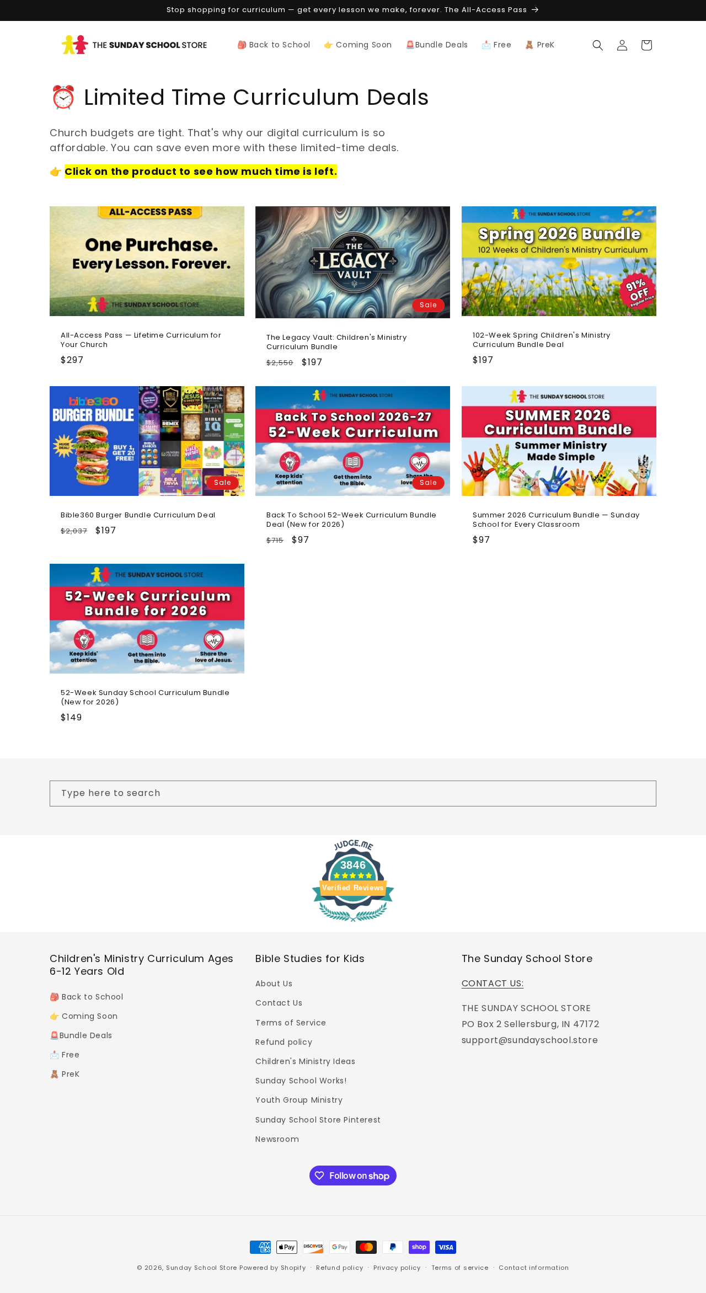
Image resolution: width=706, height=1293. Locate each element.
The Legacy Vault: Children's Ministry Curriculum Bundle (336, 342)
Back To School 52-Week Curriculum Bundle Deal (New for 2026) (351, 520)
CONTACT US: (493, 983)
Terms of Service (291, 1022)
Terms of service (460, 1267)
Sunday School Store (201, 1267)
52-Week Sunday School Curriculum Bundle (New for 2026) (145, 697)
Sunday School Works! (300, 1080)
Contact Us (278, 1002)
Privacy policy (397, 1267)
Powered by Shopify (272, 1267)
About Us (273, 983)
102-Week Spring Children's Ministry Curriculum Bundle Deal (542, 340)
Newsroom (277, 1139)
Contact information (534, 1267)
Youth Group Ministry (299, 1099)
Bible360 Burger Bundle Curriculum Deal (138, 515)
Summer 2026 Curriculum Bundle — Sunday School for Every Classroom (556, 520)
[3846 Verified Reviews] (353, 923)
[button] (598, 45)
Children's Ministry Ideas (305, 1061)
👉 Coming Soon (84, 1016)
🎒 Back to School (87, 996)
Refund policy (283, 1042)
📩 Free (65, 1054)
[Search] (644, 793)
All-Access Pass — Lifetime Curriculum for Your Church (141, 340)
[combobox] (353, 793)
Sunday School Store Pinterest (318, 1119)
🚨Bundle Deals (81, 1035)
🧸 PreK (65, 1074)
